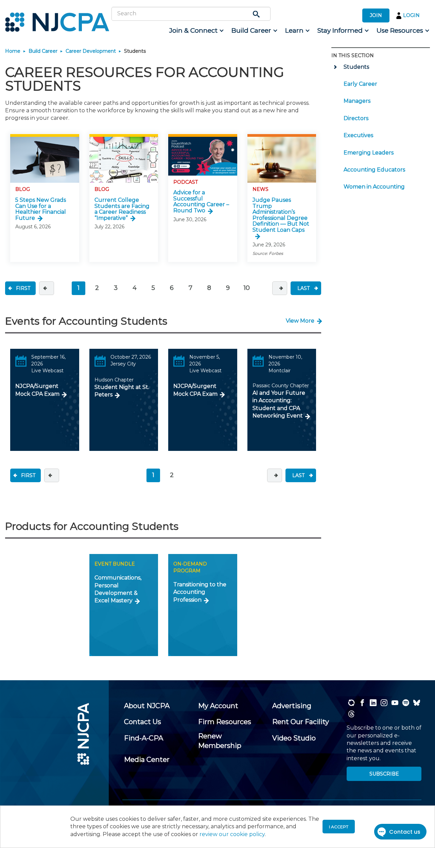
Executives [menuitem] (358, 135)
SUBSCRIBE (384, 774)
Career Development (91, 51)
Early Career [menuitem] (360, 84)
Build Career (43, 51)
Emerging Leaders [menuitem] (369, 152)
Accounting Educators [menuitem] (374, 169)
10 (247, 288)
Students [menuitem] (356, 67)
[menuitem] (196, 30)
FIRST (23, 288)
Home (12, 51)
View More (300, 320)
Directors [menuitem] (356, 118)
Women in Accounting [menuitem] (374, 186)
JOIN (376, 15)
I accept (338, 826)
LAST (303, 288)
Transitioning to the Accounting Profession (199, 592)
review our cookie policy (232, 834)
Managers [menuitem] (357, 101)
